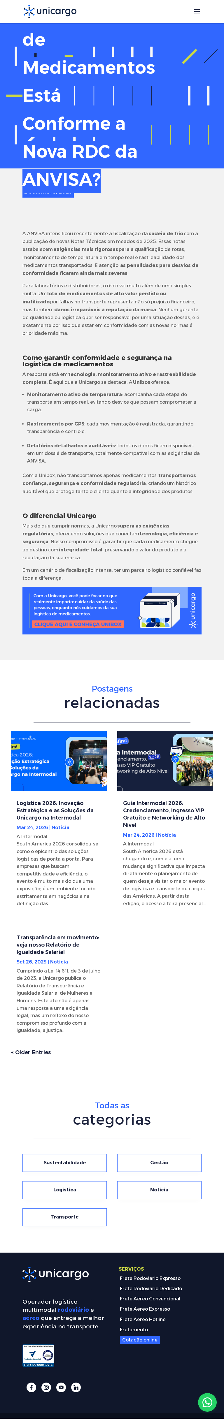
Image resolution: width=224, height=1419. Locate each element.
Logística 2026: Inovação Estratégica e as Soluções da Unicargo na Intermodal (55, 810)
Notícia (60, 827)
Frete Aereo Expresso (145, 1309)
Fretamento (134, 1329)
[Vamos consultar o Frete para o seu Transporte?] (207, 1402)
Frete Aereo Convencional (150, 1299)
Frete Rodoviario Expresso (150, 1278)
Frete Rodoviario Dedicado (151, 1288)
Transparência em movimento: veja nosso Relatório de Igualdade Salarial (58, 944)
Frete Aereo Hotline (143, 1319)
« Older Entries (31, 1052)
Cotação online (140, 1340)
